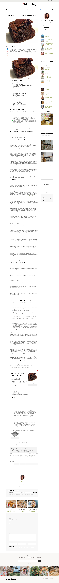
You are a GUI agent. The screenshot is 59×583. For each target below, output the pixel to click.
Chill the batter (15, 91)
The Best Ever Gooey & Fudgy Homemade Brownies (48, 89)
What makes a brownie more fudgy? (18, 95)
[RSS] (52, 0)
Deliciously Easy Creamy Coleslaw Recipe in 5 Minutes (33, 511)
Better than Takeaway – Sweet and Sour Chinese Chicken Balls (11, 511)
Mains (22, 509)
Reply (9, 523)
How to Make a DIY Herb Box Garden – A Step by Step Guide (49, 73)
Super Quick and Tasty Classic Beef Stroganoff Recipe (22, 511)
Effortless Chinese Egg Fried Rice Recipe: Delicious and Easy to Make (48, 102)
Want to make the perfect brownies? (17, 82)
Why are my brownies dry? (17, 101)
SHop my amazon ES (46, 157)
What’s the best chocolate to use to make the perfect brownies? (23, 85)
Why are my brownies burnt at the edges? (19, 105)
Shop (37, 9)
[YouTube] (50, 0)
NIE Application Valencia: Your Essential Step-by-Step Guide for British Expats (49, 44)
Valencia (22, 9)
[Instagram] (48, 0)
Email (19, 542)
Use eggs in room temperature (18, 86)
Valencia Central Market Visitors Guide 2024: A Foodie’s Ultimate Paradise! (48, 40)
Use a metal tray (15, 92)
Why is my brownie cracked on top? (18, 103)
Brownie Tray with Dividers (31, 195)
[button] (52, 9)
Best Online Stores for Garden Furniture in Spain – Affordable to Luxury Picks (48, 77)
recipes (17, 470)
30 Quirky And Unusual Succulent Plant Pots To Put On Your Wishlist (48, 81)
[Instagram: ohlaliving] (13, 450)
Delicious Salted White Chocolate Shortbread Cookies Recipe (48, 106)
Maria (22, 481)
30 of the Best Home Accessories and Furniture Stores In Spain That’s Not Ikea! (49, 68)
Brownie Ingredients (15, 96)
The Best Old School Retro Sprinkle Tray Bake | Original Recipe (46, 118)
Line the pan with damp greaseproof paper (19, 93)
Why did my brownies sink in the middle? (19, 104)
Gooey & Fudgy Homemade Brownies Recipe (18, 106)
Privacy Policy (45, 578)
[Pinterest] (49, 0)
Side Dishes (35, 509)
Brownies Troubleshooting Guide (17, 100)
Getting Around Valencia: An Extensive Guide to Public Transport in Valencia (49, 48)
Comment (10, 533)
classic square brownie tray (20, 196)
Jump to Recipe (14, 46)
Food (20, 509)
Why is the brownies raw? (17, 102)
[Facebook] (47, 0)
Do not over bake (16, 94)
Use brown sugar (16, 88)
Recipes (33, 9)
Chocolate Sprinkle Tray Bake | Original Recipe (20, 456)
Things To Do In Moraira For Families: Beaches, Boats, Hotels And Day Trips (49, 36)
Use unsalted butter (16, 87)
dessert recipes (13, 470)
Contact (51, 578)
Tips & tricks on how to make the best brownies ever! (20, 83)
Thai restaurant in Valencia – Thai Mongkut (49, 53)
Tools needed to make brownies (18, 84)
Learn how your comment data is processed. (27, 547)
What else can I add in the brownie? (17, 97)
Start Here (17, 9)
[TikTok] (51, 0)
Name (10, 542)
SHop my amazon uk (46, 144)
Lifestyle (27, 9)
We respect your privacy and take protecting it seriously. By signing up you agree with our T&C (21, 494)
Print (32, 385)
